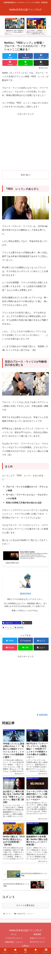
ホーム (14, 934)
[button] (46, 509)
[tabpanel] (14, 26)
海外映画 (20, 627)
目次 (23, 174)
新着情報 (37, 934)
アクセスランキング (14, 938)
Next (49, 26)
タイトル (28, 623)
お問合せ (25, 945)
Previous (2, 26)
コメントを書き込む (25, 905)
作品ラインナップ (37, 938)
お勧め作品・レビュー (13, 623)
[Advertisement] (25, 141)
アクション (9, 627)
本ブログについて (37, 941)
